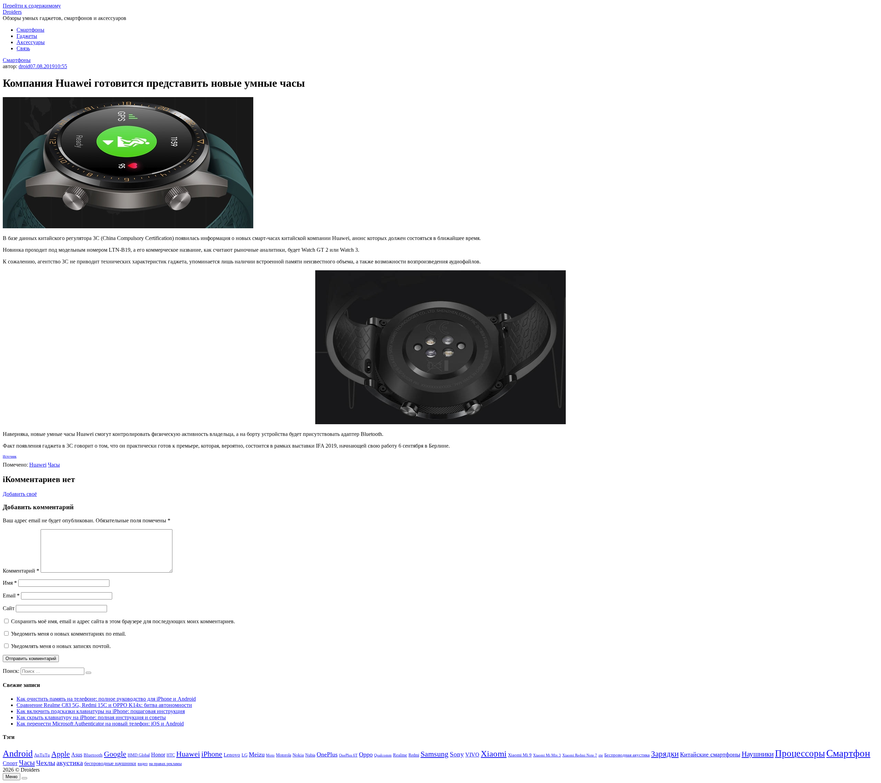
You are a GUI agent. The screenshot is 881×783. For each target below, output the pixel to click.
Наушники (758, 754)
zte (600, 755)
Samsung (434, 754)
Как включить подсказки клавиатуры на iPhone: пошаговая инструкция (101, 711)
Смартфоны (30, 30)
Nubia (310, 755)
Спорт (10, 763)
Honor (158, 754)
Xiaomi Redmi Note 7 (579, 755)
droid (24, 66)
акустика (69, 762)
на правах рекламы (165, 763)
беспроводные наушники (110, 763)
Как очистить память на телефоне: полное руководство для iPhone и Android (106, 699)
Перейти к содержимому (32, 6)
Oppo (366, 754)
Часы (54, 465)
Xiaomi (494, 753)
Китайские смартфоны (710, 754)
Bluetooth (93, 755)
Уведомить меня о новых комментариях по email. (68, 634)
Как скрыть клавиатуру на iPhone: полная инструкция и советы (91, 717)
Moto (270, 755)
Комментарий (21, 571)
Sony (457, 754)
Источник (10, 456)
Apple (60, 754)
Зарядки (665, 753)
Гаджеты (27, 36)
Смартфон (848, 753)
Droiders (12, 12)
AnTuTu (42, 755)
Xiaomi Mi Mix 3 (547, 755)
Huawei (37, 465)
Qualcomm (383, 755)
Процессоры (800, 753)
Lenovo (232, 755)
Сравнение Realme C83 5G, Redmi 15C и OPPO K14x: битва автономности (104, 705)
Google (115, 754)
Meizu (257, 754)
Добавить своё (20, 494)
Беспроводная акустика (627, 755)
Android (18, 754)
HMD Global (139, 755)
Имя (10, 583)
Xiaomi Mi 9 (520, 755)
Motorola (283, 755)
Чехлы (45, 762)
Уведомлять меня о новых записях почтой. (61, 646)
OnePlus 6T (348, 755)
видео (143, 763)
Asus (76, 755)
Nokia (298, 755)
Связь (23, 48)
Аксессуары (31, 42)
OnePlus (327, 754)
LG (244, 755)
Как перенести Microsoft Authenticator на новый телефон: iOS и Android (100, 724)
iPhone (211, 754)
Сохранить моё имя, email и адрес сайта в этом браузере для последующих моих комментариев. (123, 621)
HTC (171, 755)
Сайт (8, 608)
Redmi (413, 755)
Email (11, 595)
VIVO (472, 755)
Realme (400, 755)
